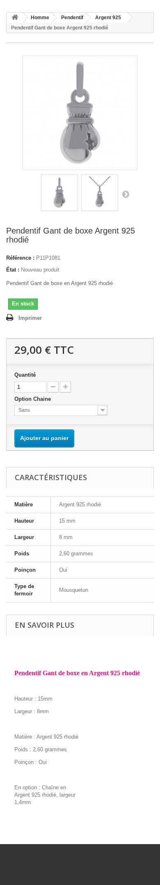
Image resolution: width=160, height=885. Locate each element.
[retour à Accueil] (15, 18)
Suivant (125, 194)
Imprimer (30, 318)
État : (12, 270)
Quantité (25, 375)
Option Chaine (33, 399)
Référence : (20, 258)
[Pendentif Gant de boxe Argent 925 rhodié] (59, 193)
